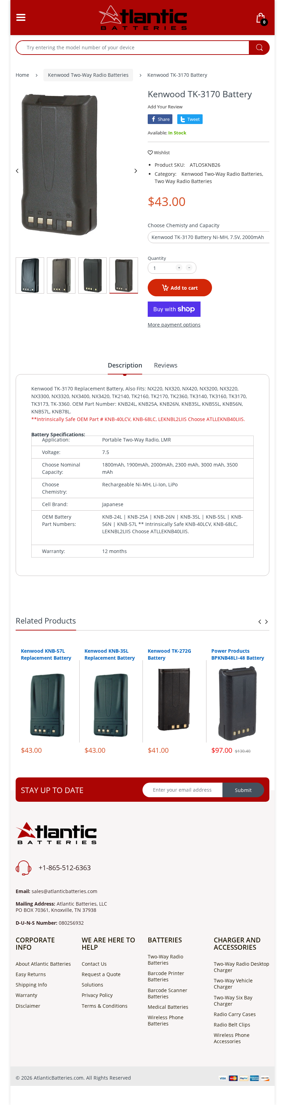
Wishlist (162, 152)
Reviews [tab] (166, 365)
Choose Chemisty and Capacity (183, 225)
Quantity (157, 258)
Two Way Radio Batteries (183, 181)
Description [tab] (125, 365)
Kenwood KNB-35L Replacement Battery (109, 654)
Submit (243, 790)
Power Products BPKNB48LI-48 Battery (237, 654)
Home (22, 75)
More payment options (174, 325)
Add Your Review (165, 107)
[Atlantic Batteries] (142, 17)
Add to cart (184, 288)
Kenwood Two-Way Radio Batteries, (222, 174)
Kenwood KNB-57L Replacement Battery (46, 654)
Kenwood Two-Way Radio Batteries (88, 75)
